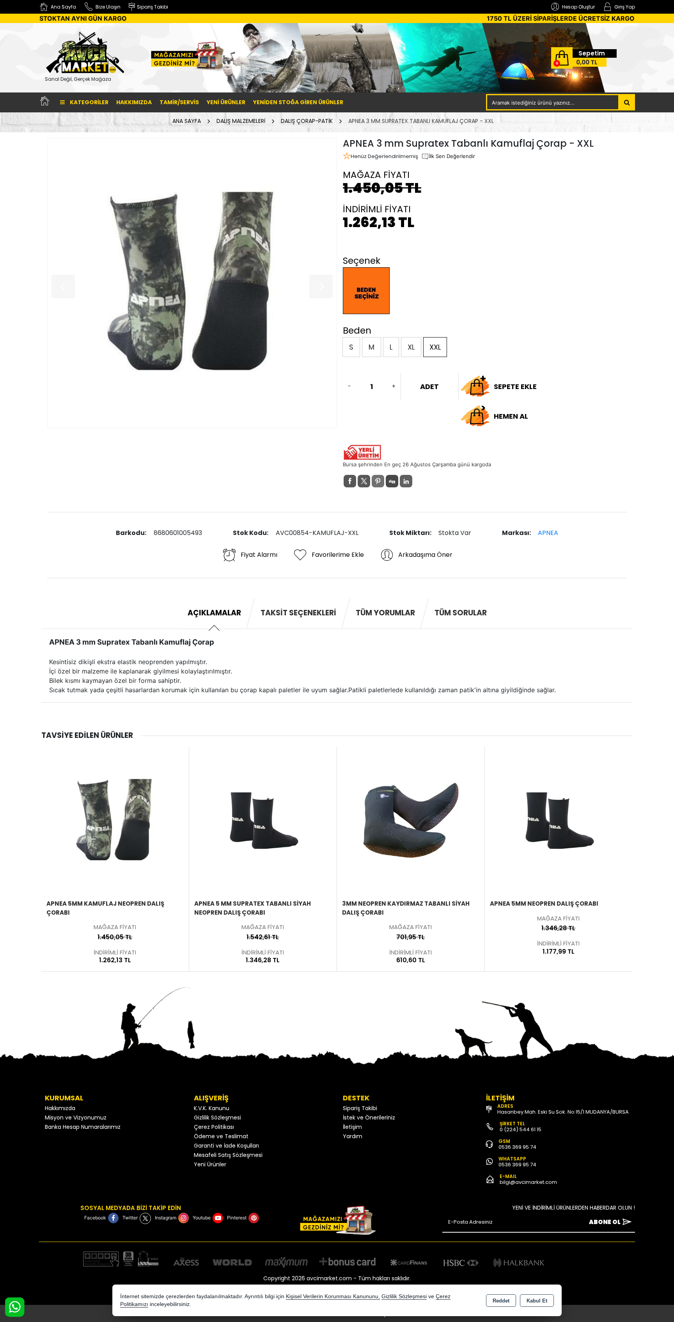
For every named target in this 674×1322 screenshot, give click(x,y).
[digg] (392, 481)
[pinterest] (378, 481)
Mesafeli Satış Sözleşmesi (228, 1155)
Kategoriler (88, 102)
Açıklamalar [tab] (214, 613)
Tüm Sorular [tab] (461, 613)
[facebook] (350, 481)
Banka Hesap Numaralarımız (83, 1127)
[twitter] (364, 481)
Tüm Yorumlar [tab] (385, 613)
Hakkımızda (134, 102)
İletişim (352, 1127)
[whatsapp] (420, 481)
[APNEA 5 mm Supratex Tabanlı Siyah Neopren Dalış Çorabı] (115, 820)
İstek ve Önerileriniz (369, 1117)
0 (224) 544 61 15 (520, 1129)
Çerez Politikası (214, 1127)
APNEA (548, 532)
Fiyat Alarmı (259, 554)
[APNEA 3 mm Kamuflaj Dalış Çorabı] (558, 820)
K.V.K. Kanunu (211, 1108)
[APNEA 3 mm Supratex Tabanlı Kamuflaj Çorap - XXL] (192, 283)
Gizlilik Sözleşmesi (217, 1117)
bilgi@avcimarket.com (528, 1182)
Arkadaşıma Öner (425, 554)
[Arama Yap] (627, 102)
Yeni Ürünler (210, 1164)
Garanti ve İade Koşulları (226, 1146)
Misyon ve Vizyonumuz (75, 1117)
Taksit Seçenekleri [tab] (298, 613)
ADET (429, 386)
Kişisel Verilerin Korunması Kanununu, (333, 1296)
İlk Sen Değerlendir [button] (452, 156)
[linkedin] (406, 481)
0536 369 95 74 (517, 1147)
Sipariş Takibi (360, 1108)
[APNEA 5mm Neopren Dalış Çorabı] (411, 820)
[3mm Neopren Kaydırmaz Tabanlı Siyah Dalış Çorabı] (263, 820)
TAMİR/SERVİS (179, 102)
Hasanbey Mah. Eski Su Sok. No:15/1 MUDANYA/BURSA (563, 1112)
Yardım (352, 1136)
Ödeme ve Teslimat (221, 1136)
